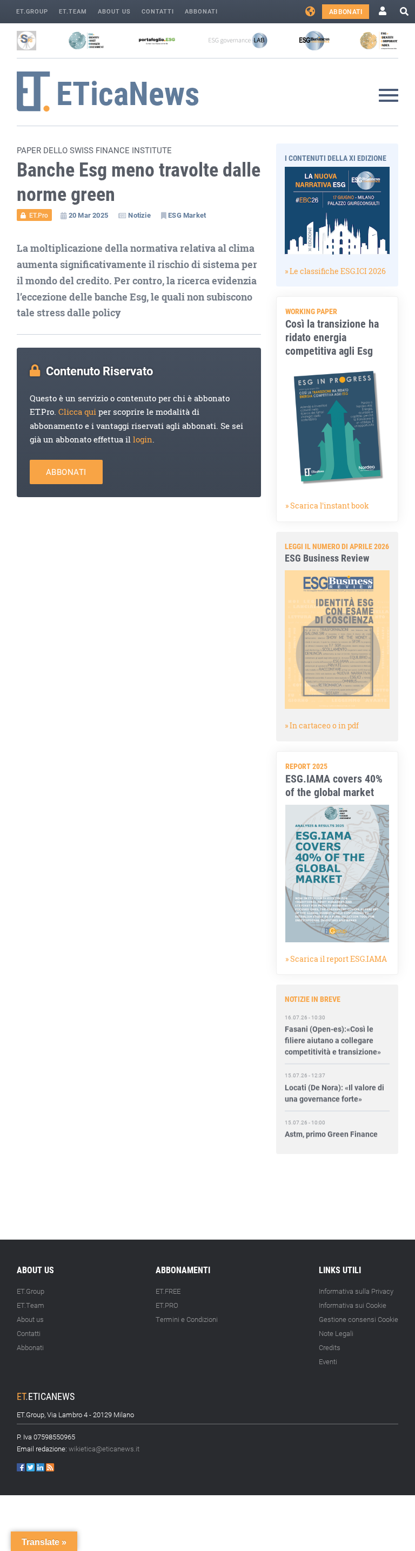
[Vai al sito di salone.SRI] (26, 40)
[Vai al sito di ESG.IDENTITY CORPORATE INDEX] (378, 40)
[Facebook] (21, 1467)
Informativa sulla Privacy (356, 1291)
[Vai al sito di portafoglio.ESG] (157, 40)
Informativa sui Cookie (352, 1305)
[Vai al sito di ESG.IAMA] (86, 40)
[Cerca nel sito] (404, 11)
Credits (329, 1347)
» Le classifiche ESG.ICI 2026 (335, 271)
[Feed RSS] (50, 1467)
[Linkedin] (41, 1467)
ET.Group (32, 11)
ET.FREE (168, 1291)
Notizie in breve (312, 999)
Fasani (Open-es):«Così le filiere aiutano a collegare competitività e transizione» (333, 1029)
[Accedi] (382, 11)
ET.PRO (167, 1305)
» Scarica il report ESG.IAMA (336, 959)
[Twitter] (31, 1467)
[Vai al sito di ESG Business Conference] (314, 40)
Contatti (158, 11)
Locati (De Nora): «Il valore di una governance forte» (334, 1081)
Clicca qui (77, 412)
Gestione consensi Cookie (358, 1319)
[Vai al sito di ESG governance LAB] (238, 40)
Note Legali (336, 1333)
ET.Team (73, 11)
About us (114, 11)
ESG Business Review (327, 557)
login (142, 439)
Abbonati (201, 11)
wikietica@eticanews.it (104, 1449)
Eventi (328, 1361)
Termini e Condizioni (187, 1319)
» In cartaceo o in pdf (322, 725)
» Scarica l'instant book (327, 505)
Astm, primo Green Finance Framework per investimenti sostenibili (333, 1134)
